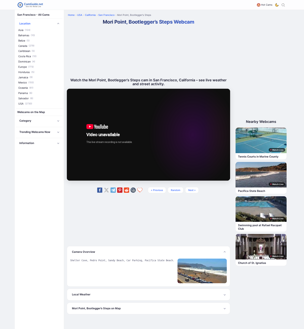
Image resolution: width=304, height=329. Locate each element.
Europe (26, 66)
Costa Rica (27, 56)
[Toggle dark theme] (277, 5)
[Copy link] (133, 190)
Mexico (26, 82)
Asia (24, 30)
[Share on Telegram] (113, 190)
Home (71, 15)
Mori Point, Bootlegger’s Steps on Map (96, 308)
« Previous (157, 190)
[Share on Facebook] (99, 190)
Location (24, 23)
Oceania (25, 87)
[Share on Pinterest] (119, 190)
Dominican (26, 61)
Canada (26, 45)
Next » (192, 190)
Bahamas (26, 35)
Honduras (26, 72)
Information (26, 143)
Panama (25, 93)
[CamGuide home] (31, 5)
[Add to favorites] (139, 190)
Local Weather (81, 294)
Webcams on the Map (31, 112)
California (90, 15)
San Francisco (106, 15)
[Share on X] (106, 190)
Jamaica (25, 77)
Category (25, 120)
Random (175, 190)
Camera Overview (83, 251)
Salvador (25, 98)
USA (25, 103)
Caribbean (26, 50)
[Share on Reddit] (126, 190)
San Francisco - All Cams (33, 14)
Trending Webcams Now (34, 132)
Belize (24, 40)
